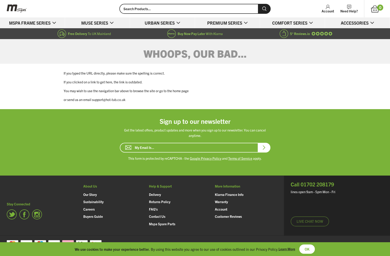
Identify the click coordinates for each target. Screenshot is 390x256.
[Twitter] (12, 214)
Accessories (355, 23)
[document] (195, 249)
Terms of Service (240, 158)
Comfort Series (289, 23)
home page (181, 91)
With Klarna (200, 33)
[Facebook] (24, 214)
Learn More (287, 249)
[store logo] (60, 8)
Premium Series (224, 23)
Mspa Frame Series (30, 23)
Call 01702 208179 (312, 184)
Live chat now (310, 221)
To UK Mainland (89, 33)
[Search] (264, 9)
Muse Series (94, 23)
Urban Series (160, 23)
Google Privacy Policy (205, 158)
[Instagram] (37, 214)
